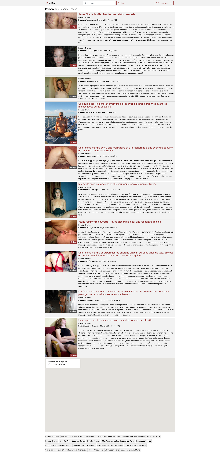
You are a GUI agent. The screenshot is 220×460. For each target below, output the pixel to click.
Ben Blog (51, 3)
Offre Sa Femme (93, 441)
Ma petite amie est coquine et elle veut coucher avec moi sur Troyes (117, 184)
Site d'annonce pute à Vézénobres (131, 436)
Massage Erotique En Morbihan (110, 445)
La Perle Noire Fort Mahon (135, 445)
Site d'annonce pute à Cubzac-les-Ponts (118, 441)
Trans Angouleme (96, 450)
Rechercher (123, 3)
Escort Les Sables (143, 441)
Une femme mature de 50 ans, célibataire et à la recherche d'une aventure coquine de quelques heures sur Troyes (125, 149)
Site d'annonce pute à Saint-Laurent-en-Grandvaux (66, 450)
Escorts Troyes (51, 441)
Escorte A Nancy (88, 445)
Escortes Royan (78, 441)
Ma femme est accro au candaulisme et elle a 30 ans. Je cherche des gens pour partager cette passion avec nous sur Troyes (123, 293)
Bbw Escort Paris (112, 450)
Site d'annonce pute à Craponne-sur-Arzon (78, 436)
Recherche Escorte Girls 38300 (58, 445)
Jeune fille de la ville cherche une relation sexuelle (106, 14)
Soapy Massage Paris (106, 436)
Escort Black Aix (153, 436)
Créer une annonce (164, 3)
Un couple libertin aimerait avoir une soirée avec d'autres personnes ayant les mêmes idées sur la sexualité (122, 105)
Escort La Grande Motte (130, 450)
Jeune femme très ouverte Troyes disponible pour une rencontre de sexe (119, 221)
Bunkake (76, 445)
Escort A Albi (65, 441)
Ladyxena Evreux (52, 436)
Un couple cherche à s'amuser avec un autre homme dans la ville (115, 320)
